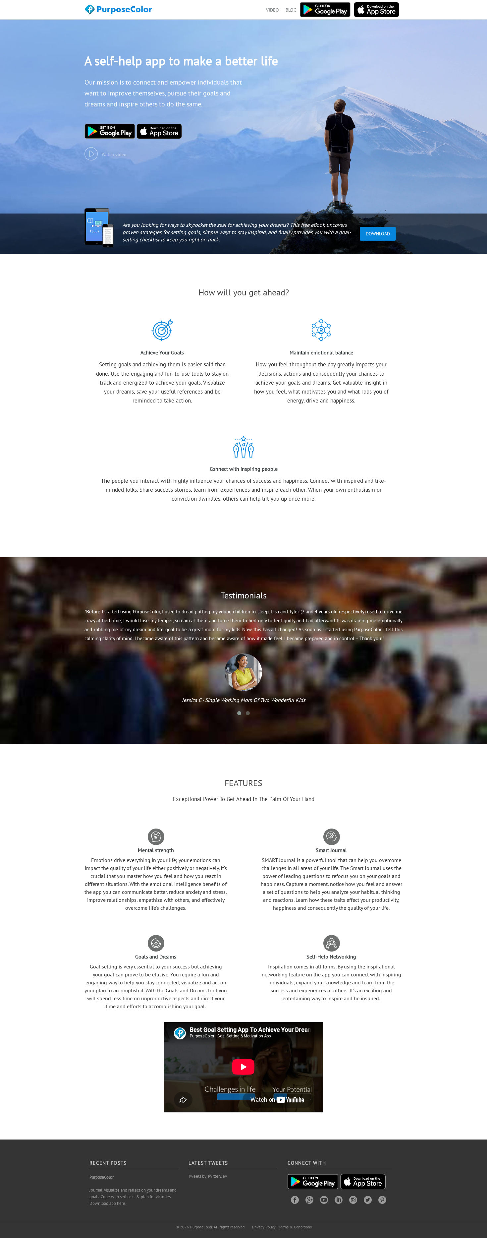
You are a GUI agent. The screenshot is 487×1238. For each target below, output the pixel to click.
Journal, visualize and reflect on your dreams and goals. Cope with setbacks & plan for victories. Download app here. (133, 1196)
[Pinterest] (382, 1199)
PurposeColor (101, 1177)
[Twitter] (368, 1199)
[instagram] (353, 1199)
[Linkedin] (339, 1199)
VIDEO (272, 10)
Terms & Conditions (295, 1226)
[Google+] (309, 1199)
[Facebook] (295, 1199)
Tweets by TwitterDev (208, 1176)
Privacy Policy (264, 1226)
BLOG (291, 10)
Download (378, 234)
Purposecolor (119, 11)
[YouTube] (324, 1199)
